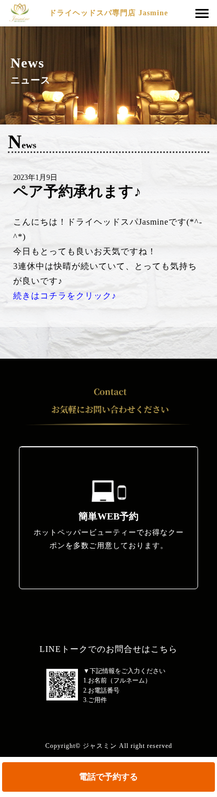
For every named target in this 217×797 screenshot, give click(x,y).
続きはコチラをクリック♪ (64, 295)
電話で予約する (108, 776)
